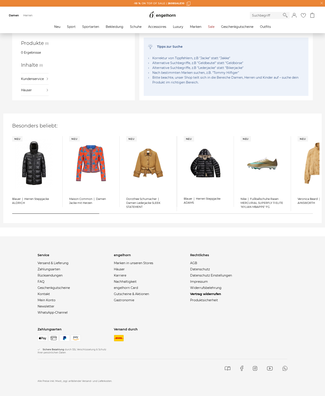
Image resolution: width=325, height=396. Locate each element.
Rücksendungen (50, 275)
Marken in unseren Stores (133, 263)
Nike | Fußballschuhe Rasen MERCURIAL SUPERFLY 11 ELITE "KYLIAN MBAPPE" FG (262, 202)
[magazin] (227, 368)
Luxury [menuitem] (178, 27)
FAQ (41, 282)
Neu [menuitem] (57, 27)
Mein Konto (46, 300)
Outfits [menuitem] (265, 27)
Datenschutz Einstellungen (211, 275)
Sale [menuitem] (211, 27)
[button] (294, 15)
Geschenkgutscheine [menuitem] (237, 27)
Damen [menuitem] (14, 15)
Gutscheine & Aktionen (131, 294)
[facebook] (241, 368)
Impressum (199, 282)
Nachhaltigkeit (125, 282)
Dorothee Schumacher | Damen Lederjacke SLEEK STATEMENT (143, 202)
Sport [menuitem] (71, 27)
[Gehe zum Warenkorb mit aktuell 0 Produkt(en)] (312, 15)
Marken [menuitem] (195, 27)
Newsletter (46, 306)
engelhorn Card (126, 288)
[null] (34, 163)
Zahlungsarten (49, 269)
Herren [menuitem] (27, 15)
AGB (193, 263)
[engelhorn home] (162, 15)
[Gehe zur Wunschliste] (303, 15)
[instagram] (255, 368)
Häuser (26, 90)
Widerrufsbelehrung (206, 288)
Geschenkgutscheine (54, 288)
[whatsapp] (285, 368)
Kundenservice (32, 79)
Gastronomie (124, 300)
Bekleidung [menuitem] (114, 27)
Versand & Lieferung (53, 263)
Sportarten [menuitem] (90, 27)
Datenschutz (200, 269)
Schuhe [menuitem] (135, 27)
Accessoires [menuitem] (157, 27)
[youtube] (270, 368)
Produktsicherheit (204, 300)
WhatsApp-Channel (53, 313)
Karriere (120, 275)
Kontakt (44, 294)
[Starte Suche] (285, 15)
